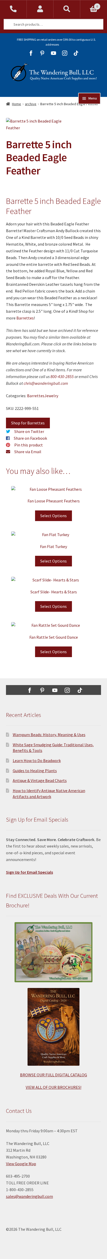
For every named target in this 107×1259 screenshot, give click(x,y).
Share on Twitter (29, 431)
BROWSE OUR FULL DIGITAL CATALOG (53, 1074)
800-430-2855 (62, 376)
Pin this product (28, 444)
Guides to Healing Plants (35, 770)
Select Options (53, 515)
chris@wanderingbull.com (46, 383)
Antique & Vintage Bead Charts (40, 780)
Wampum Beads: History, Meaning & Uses (49, 734)
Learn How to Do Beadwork (37, 760)
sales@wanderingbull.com (29, 1196)
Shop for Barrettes (28, 422)
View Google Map (21, 1163)
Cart (89, 4)
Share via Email (27, 451)
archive (30, 104)
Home (16, 104)
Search (67, 9)
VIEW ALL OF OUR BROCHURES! (53, 1087)
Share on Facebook (30, 438)
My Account (40, 9)
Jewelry (51, 395)
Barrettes (25, 318)
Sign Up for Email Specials (29, 872)
